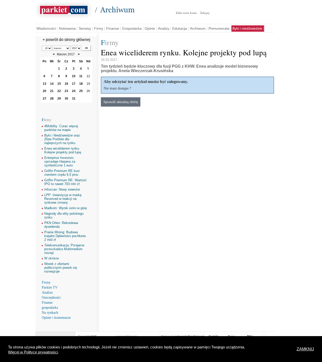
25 (81, 91)
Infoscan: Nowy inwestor (62, 189)
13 (44, 83)
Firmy (98, 28)
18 (81, 83)
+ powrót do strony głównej (66, 39)
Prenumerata (219, 28)
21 (52, 91)
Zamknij (305, 349)
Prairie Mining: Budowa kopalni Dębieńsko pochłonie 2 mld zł (65, 236)
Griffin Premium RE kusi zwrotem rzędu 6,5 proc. (62, 172)
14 (52, 83)
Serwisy (85, 28)
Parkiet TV (50, 287)
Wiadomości (46, 28)
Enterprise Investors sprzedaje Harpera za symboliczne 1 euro (59, 161)
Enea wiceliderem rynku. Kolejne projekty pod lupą (62, 150)
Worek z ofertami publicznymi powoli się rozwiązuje (60, 267)
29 (59, 98)
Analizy (163, 28)
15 (59, 83)
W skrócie (51, 258)
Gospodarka (132, 28)
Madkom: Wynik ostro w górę (65, 208)
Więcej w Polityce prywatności (33, 352)
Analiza (47, 292)
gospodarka (50, 307)
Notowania (67, 28)
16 (66, 83)
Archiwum (198, 28)
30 (66, 98)
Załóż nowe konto (186, 13)
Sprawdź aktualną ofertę (120, 102)
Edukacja (179, 28)
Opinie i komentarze (56, 318)
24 (73, 91)
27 (44, 98)
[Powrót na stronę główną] (63, 9)
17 (73, 83)
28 (52, 98)
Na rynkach (50, 312)
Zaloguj (204, 13)
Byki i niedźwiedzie (247, 28)
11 (81, 76)
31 (73, 98)
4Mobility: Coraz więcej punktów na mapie (61, 128)
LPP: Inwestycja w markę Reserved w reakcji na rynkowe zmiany (63, 198)
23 (66, 91)
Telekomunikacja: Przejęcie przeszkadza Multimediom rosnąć (64, 249)
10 (73, 76)
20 (44, 91)
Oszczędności (51, 297)
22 (59, 91)
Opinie (150, 28)
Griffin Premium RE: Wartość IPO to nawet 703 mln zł (65, 182)
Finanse (112, 28)
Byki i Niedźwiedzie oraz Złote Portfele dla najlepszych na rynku (62, 139)
